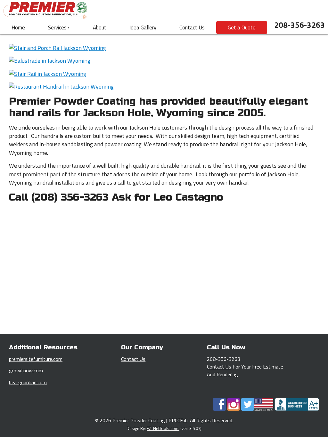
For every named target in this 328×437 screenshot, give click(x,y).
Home (18, 27)
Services (57, 27)
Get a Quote (242, 27)
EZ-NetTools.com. (163, 428)
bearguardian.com (28, 382)
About (99, 27)
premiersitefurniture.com (35, 359)
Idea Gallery (142, 27)
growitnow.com (26, 370)
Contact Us (192, 27)
